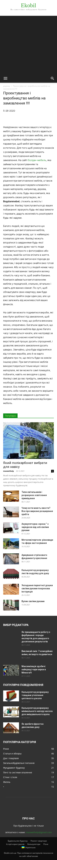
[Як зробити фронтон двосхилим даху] (11, 727)
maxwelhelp (8, 471)
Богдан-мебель (37, 160)
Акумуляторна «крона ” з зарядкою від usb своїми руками (35, 527)
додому (6, 86)
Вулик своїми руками (33, 601)
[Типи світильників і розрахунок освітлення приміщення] (11, 496)
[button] (5, 78)
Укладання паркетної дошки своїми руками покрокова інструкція (37, 588)
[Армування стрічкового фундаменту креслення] (11, 558)
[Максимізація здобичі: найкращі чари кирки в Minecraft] (11, 670)
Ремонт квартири (39, 840)
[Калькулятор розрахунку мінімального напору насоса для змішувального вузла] (11, 711)
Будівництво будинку (18, 840)
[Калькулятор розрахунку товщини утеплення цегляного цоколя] (11, 695)
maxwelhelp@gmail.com (39, 832)
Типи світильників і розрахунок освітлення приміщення (34, 495)
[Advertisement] (28, 44)
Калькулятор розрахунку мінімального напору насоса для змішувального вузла (37, 711)
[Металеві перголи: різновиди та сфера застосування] (11, 543)
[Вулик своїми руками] (11, 605)
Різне (45, 844)
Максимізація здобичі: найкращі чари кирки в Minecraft (34, 669)
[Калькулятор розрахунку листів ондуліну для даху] (11, 574)
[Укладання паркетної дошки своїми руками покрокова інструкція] (11, 589)
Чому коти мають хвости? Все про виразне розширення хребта (37, 511)
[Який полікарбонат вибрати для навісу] (28, 440)
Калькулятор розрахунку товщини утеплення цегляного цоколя (35, 695)
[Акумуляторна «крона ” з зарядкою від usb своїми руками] (11, 527)
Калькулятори (33, 844)
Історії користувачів (15, 844)
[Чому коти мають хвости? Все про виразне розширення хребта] (11, 511)
